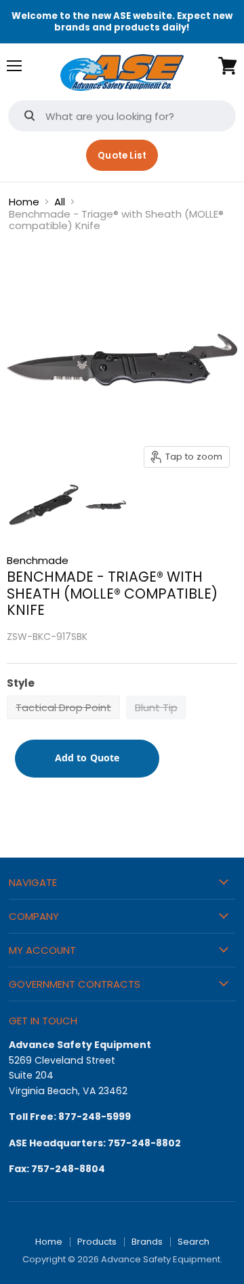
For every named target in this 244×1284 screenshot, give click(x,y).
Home (24, 201)
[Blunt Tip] (158, 722)
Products (97, 1241)
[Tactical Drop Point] (65, 722)
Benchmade (37, 560)
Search (193, 1241)
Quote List (122, 155)
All (59, 201)
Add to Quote (87, 757)
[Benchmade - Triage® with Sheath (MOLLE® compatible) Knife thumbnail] (43, 505)
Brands (147, 1241)
